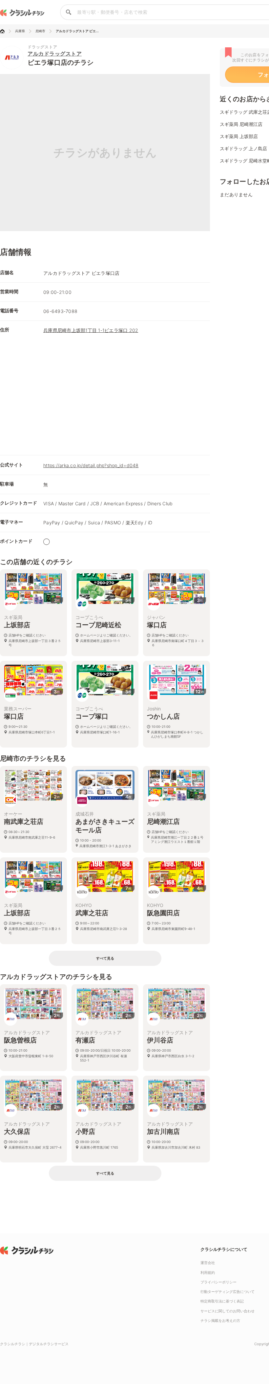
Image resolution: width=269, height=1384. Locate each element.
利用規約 (207, 1272)
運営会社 (207, 1262)
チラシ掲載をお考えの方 (220, 1320)
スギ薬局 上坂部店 (239, 136)
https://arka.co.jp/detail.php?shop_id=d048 (91, 465)
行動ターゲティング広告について (227, 1291)
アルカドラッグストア (55, 53)
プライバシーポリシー (218, 1282)
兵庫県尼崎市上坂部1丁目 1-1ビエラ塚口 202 (90, 330)
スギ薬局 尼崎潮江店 (241, 124)
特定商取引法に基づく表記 (222, 1301)
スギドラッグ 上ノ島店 (243, 148)
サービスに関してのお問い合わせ (227, 1311)
